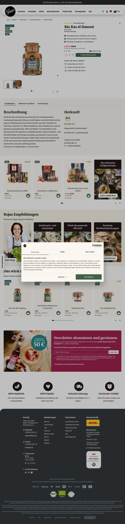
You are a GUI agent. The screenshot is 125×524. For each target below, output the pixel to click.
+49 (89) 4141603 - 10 (31, 444)
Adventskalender (53, 11)
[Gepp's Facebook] (32, 472)
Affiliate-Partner (49, 434)
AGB (39, 517)
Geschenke (32, 11)
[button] (119, 23)
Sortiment (21, 11)
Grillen (41, 11)
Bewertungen (43, 103)
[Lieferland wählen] (111, 11)
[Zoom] (58, 76)
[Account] (107, 11)
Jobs (45, 428)
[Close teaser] (5, 253)
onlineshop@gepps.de (31, 435)
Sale (90, 11)
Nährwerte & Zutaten (26, 103)
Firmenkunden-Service (72, 422)
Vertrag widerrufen (90, 517)
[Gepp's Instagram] (29, 472)
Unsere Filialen (48, 425)
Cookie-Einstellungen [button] (75, 517)
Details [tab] (62, 252)
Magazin (46, 443)
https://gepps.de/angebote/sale (51, 501)
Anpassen (61, 277)
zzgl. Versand (82, 48)
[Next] (119, 203)
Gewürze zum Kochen (35, 19)
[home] (8, 19)
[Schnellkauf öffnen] (28, 196)
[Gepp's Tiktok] (26, 472)
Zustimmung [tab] (35, 252)
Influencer (47, 431)
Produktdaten (10, 103)
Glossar (46, 437)
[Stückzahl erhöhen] (73, 55)
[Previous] (115, 203)
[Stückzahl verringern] (66, 55)
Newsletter (68, 431)
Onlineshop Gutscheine (72, 425)
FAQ (66, 434)
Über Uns (46, 422)
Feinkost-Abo (67, 11)
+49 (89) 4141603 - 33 (31, 432)
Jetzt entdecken (108, 195)
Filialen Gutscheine (71, 428)
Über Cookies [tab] (90, 252)
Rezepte (46, 440)
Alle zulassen (88, 277)
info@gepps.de (29, 447)
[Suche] (103, 11)
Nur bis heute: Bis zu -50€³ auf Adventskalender (62, 2)
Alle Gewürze (23, 19)
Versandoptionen (70, 437)
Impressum (32, 517)
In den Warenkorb (88, 55)
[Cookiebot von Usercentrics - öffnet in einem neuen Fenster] (94, 245)
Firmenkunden (80, 11)
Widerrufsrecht (47, 517)
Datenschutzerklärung (60, 517)
